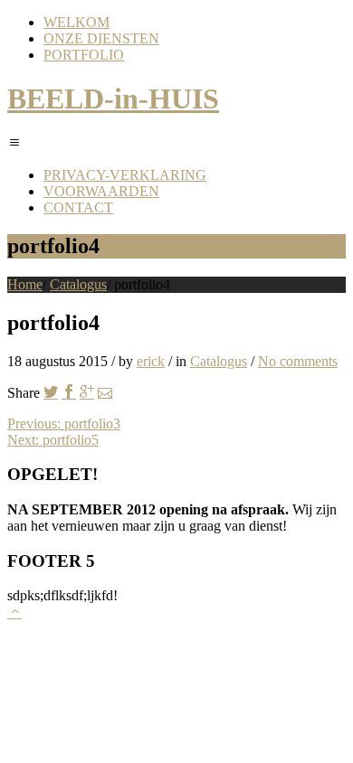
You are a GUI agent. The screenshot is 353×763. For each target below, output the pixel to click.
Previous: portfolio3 (63, 423)
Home (25, 284)
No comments (298, 361)
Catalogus (78, 284)
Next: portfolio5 (53, 439)
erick (151, 361)
